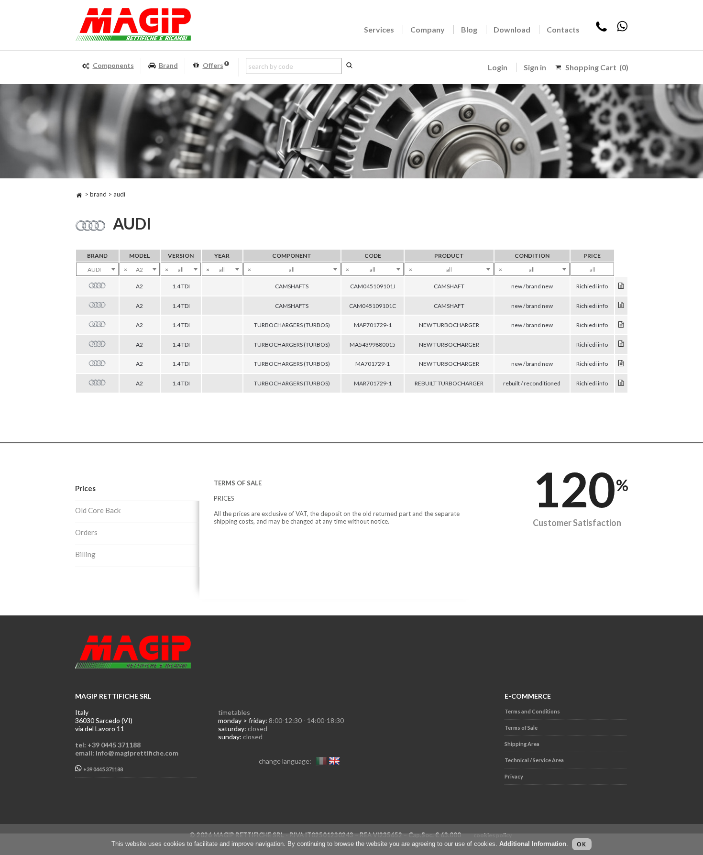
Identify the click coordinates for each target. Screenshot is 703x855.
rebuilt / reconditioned (531, 383)
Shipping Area (522, 744)
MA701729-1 (372, 363)
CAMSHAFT (449, 286)
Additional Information (532, 843)
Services (379, 29)
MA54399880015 (372, 344)
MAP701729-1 (373, 325)
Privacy (514, 776)
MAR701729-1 (373, 383)
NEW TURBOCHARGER (449, 325)
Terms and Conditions (532, 711)
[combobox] (97, 269)
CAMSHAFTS (291, 286)
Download (512, 29)
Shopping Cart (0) (596, 67)
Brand (168, 65)
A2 (139, 286)
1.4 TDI (181, 286)
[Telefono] (601, 29)
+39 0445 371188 (102, 769)
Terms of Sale (521, 727)
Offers (213, 65)
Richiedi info (592, 286)
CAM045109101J (372, 286)
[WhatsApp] (622, 29)
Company (427, 29)
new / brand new (532, 286)
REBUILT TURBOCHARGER (449, 383)
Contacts (563, 29)
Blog (469, 29)
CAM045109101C (372, 305)
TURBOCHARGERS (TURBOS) (292, 325)
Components (113, 65)
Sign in (535, 67)
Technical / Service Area (534, 760)
